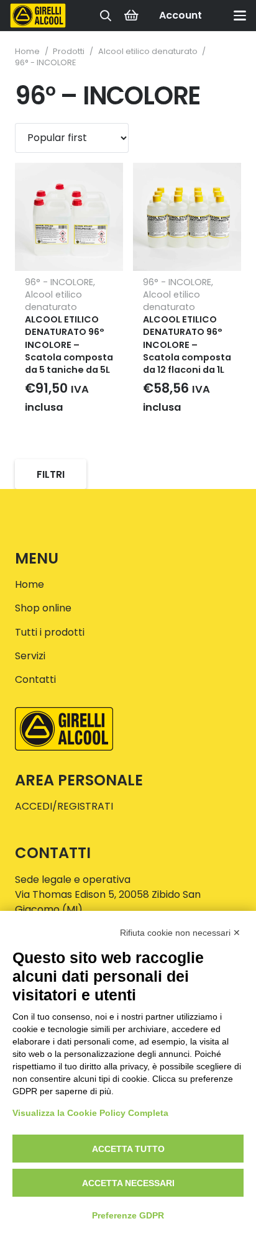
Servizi (30, 656)
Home (27, 51)
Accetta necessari (128, 1183)
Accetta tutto (128, 1149)
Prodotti (69, 51)
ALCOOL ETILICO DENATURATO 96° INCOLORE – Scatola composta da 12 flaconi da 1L (187, 344)
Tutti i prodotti (50, 632)
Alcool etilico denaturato (148, 51)
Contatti (35, 679)
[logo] (38, 15)
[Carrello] (131, 15)
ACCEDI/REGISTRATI (64, 806)
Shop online (43, 608)
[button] (105, 15)
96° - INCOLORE (59, 282)
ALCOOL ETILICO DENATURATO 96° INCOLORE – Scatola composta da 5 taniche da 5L (69, 344)
